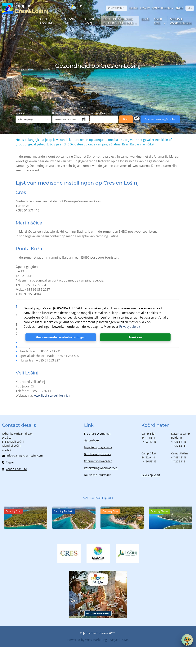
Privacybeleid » (130, 326)
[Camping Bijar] (25, 527)
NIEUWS (134, 8)
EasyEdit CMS (119, 640)
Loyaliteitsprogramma (98, 447)
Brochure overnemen (97, 433)
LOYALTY (144, 8)
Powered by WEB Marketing (87, 640)
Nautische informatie (97, 475)
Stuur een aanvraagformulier (160, 119)
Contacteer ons (161, 8)
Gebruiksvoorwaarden (98, 461)
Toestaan (135, 337)
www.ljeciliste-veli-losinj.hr (52, 395)
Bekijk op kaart (150, 475)
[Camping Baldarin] (74, 527)
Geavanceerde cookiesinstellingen (61, 337)
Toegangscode (97, 113)
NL (189, 8)
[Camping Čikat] (122, 527)
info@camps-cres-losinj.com (25, 455)
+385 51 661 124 (16, 469)
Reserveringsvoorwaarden (101, 468)
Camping (20, 113)
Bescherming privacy (97, 454)
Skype (10, 462)
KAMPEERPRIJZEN (116, 8)
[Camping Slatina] (170, 527)
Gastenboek (91, 440)
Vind (180, 8)
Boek (126, 119)
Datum (56, 113)
